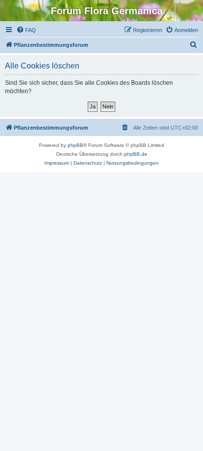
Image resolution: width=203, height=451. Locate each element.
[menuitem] (26, 30)
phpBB (75, 145)
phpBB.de (135, 154)
